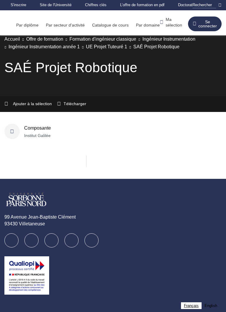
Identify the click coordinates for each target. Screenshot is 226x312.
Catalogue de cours (118, 25)
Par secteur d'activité (70, 25)
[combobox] (190, 305)
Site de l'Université (60, 5)
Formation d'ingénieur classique (113, 39)
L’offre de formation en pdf (155, 5)
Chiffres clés (104, 5)
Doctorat (202, 5)
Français (190, 305)
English (210, 305)
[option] (210, 305)
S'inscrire (19, 5)
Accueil (12, 39)
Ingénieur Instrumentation (186, 39)
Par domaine (158, 25)
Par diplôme (28, 25)
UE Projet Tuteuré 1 (115, 46)
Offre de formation (49, 39)
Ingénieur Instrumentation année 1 (47, 46)
